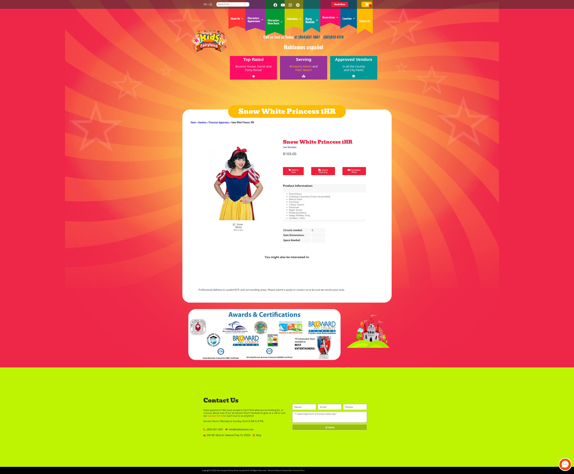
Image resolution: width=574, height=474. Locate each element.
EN (205, 4)
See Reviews (290, 147)
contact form (215, 415)
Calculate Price (355, 171)
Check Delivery (323, 171)
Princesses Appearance (219, 122)
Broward (295, 66)
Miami (307, 66)
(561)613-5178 (333, 37)
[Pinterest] (297, 5)
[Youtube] (283, 5)
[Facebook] (275, 5)
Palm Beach (303, 70)
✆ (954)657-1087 (307, 37)
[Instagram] (290, 5)
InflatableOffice (298, 470)
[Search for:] (232, 4)
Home (193, 122)
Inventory (202, 122)
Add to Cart (295, 171)
